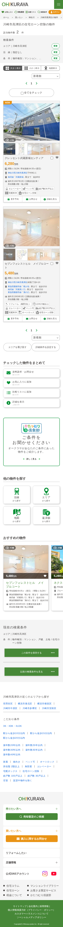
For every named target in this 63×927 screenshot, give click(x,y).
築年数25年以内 (34, 745)
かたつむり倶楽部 (40, 895)
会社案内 (33, 906)
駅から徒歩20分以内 (14, 738)
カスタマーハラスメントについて (31, 913)
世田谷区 (8, 703)
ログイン (56, 12)
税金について (14, 895)
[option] (31, 122)
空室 (5, 780)
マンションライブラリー (44, 885)
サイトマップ (20, 906)
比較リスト (32, 12)
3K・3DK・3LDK (12, 726)
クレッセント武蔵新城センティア (24, 158)
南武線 (11, 177)
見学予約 (15, 199)
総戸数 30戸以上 (36, 775)
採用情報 (44, 906)
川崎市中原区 (10, 708)
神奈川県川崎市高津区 (17, 173)
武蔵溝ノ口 (20, 289)
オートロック (47, 761)
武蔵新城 (19, 177)
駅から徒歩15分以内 (41, 733)
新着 (5, 761)
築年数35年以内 (34, 750)
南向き (16, 761)
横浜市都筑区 (44, 703)
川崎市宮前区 (49, 708)
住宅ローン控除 (31, 771)
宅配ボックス (10, 771)
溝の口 (26, 292)
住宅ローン (12, 890)
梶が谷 (26, 286)
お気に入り (9, 12)
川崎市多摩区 (30, 708)
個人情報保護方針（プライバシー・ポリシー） (31, 910)
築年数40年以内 (11, 754)
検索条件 (44, 12)
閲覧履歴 (21, 12)
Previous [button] (4, 122)
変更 (56, 46)
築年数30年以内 (11, 750)
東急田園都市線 (14, 286)
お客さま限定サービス (43, 890)
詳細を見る (52, 199)
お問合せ (33, 199)
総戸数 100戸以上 (12, 775)
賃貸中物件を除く (22, 780)
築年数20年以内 (11, 745)
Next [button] (58, 122)
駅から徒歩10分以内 (14, 733)
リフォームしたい (16, 853)
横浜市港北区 (25, 703)
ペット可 (30, 761)
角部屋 (28, 766)
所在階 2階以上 (11, 766)
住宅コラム (12, 885)
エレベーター (44, 766)
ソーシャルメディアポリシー (31, 917)
